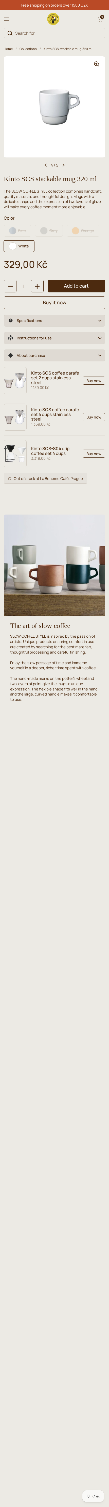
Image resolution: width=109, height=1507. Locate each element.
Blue (22, 230)
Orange (87, 230)
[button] (100, 19)
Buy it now (54, 302)
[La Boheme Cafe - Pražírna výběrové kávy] (53, 19)
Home (8, 49)
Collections (28, 49)
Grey (53, 230)
